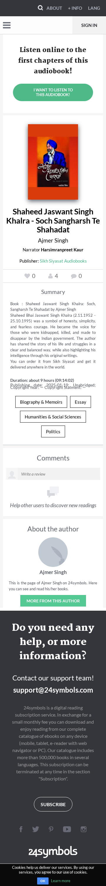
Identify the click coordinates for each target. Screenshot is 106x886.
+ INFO (75, 8)
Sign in (89, 25)
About (54, 8)
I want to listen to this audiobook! (53, 92)
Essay (80, 402)
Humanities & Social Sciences (53, 416)
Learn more (60, 880)
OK (42, 881)
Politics (53, 431)
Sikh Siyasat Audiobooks (63, 260)
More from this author (53, 600)
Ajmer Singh (53, 240)
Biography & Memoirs (41, 402)
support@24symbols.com (53, 689)
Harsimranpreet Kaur (62, 249)
